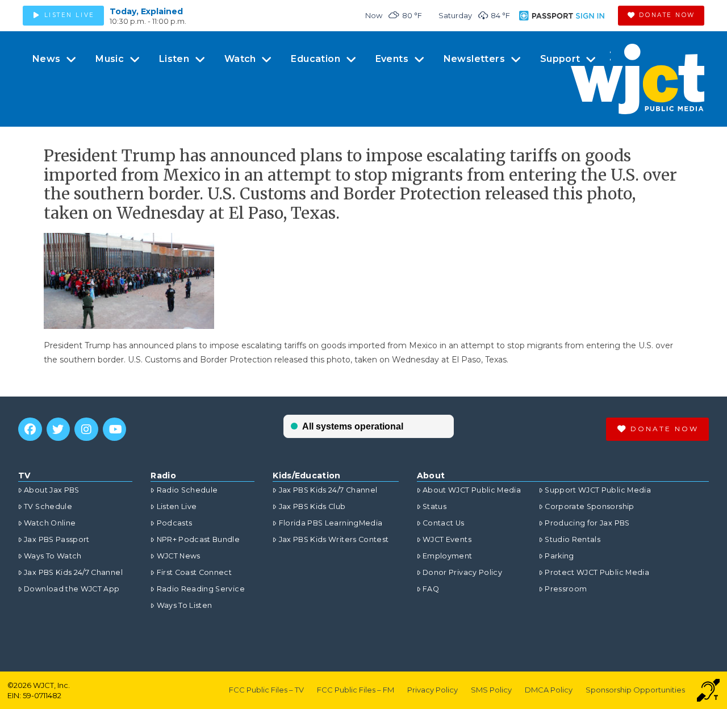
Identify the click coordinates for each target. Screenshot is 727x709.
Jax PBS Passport (57, 539)
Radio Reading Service (200, 589)
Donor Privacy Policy (462, 572)
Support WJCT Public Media (598, 490)
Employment (448, 556)
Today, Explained (146, 11)
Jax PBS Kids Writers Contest (333, 539)
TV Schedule (48, 506)
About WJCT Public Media (472, 490)
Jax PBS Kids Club (312, 506)
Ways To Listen (184, 605)
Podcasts (174, 523)
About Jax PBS (52, 490)
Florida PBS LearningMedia (330, 523)
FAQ (431, 589)
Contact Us (444, 523)
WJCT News (178, 556)
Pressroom (566, 589)
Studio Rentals (572, 539)
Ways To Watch (53, 556)
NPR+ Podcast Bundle (198, 539)
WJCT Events (447, 539)
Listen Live (177, 506)
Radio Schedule (187, 490)
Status (434, 506)
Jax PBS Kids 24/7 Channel (73, 572)
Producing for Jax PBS (587, 523)
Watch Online (50, 523)
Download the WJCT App (71, 589)
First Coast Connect (194, 572)
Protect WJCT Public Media (597, 572)
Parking (559, 556)
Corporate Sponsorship (589, 506)
